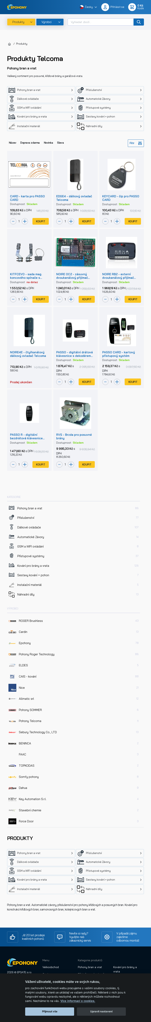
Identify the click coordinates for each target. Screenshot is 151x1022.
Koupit (40, 221)
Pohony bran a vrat (90, 967)
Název (12, 142)
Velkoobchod (50, 967)
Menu (45, 960)
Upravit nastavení (101, 1011)
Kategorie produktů (90, 960)
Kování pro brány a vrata (125, 969)
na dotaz (32, 282)
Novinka (48, 142)
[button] (88, 7)
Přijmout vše (49, 1011)
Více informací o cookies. (77, 1001)
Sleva (60, 142)
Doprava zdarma (30, 142)
